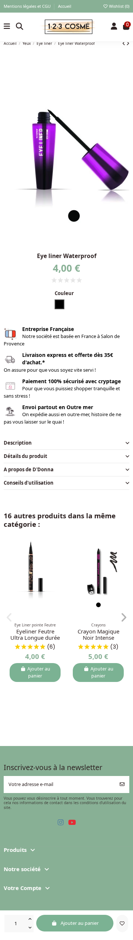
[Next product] (127, 43)
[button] (9, 617)
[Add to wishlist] (122, 924)
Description (18, 442)
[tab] (67, 443)
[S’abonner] (122, 784)
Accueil (64, 6)
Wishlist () (118, 6)
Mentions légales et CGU (28, 6)
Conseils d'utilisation (29, 482)
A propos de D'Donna (29, 469)
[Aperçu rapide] (60, 561)
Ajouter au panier (80, 923)
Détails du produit (25, 456)
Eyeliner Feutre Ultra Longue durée (35, 635)
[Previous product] (124, 43)
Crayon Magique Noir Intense (98, 635)
